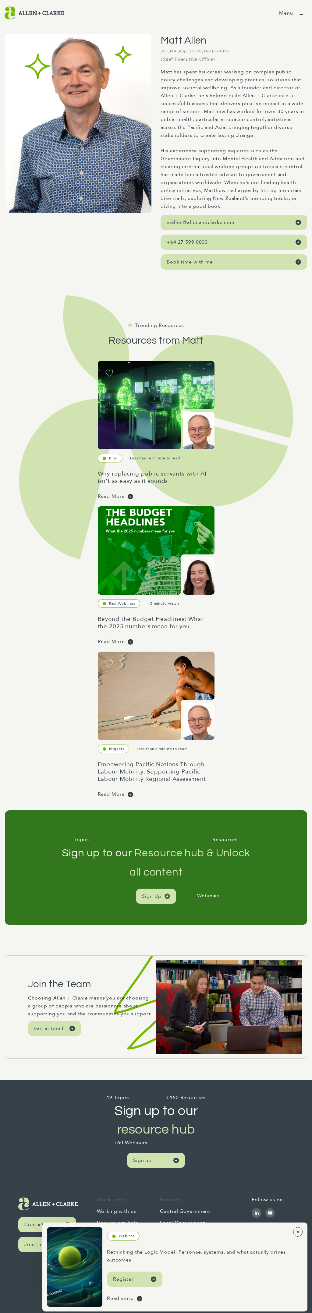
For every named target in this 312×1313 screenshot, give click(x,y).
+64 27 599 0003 (187, 242)
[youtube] (270, 1213)
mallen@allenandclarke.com (201, 222)
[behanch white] (256, 1213)
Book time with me (190, 262)
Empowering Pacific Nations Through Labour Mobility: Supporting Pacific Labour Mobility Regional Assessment (152, 771)
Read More (111, 496)
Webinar (126, 1235)
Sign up (142, 1160)
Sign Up (151, 896)
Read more (120, 1298)
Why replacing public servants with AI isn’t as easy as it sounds (152, 477)
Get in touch (49, 1028)
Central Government (185, 1211)
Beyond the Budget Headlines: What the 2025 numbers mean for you (151, 622)
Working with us (116, 1211)
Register (123, 1279)
